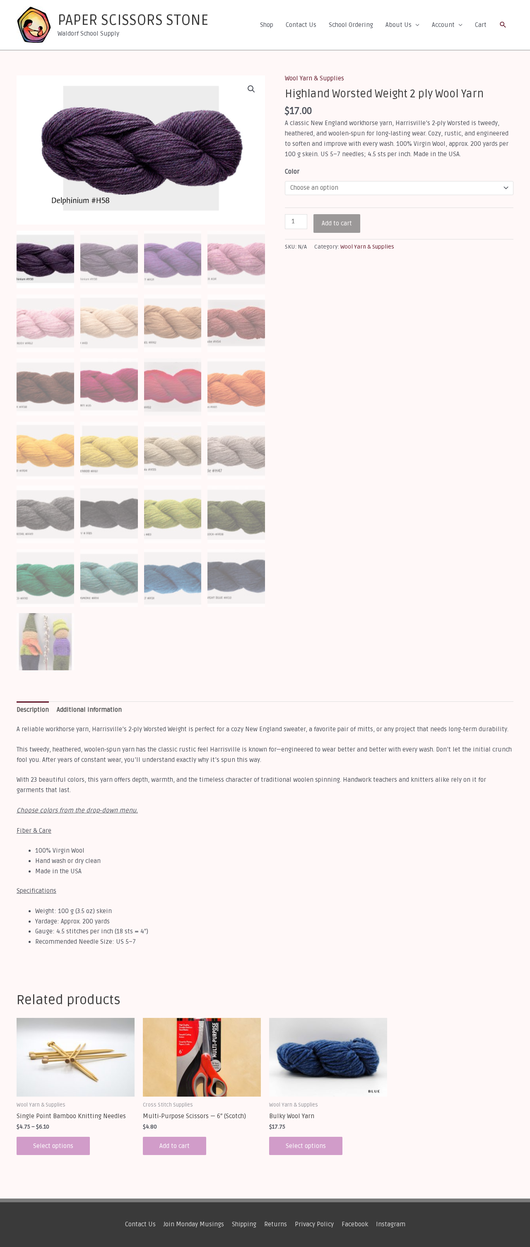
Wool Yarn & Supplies (314, 78)
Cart (481, 25)
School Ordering (351, 25)
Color (292, 171)
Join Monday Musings (194, 1224)
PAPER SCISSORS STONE (133, 20)
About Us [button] (398, 25)
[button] (503, 25)
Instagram (390, 1224)
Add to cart (337, 223)
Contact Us (301, 25)
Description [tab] (33, 709)
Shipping (244, 1224)
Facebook (355, 1224)
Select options (53, 1146)
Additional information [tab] (89, 709)
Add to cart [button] (174, 1146)
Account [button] (443, 25)
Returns (275, 1224)
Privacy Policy (314, 1224)
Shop (266, 25)
